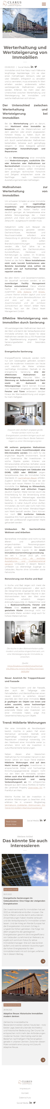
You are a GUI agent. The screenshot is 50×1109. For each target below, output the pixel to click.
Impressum (25, 1089)
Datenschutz (25, 1098)
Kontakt (25, 1093)
